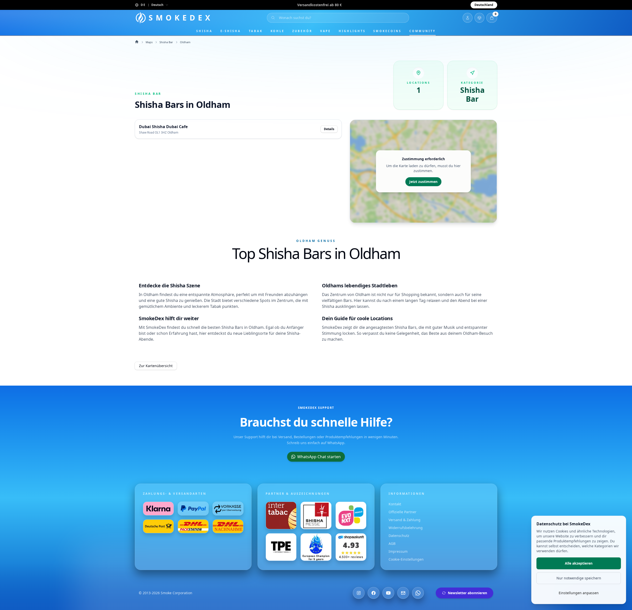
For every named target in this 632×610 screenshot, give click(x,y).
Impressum (398, 551)
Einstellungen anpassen (579, 592)
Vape (325, 31)
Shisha (204, 31)
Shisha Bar (166, 42)
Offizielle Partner (402, 512)
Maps (149, 42)
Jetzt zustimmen (423, 181)
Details (329, 129)
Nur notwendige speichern (578, 578)
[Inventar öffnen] (479, 18)
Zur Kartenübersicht (156, 365)
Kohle (278, 31)
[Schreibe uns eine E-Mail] (403, 593)
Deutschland (483, 5)
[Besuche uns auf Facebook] (373, 593)
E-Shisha (230, 31)
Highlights (352, 31)
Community (422, 31)
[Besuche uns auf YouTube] (388, 593)
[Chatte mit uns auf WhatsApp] (418, 593)
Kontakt (395, 504)
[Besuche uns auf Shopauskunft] (351, 547)
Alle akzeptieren (578, 563)
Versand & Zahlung (404, 519)
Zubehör (302, 31)
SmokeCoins (387, 31)
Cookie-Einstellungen (406, 559)
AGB (392, 543)
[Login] (468, 18)
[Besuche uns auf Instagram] (359, 593)
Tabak (256, 31)
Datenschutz (399, 535)
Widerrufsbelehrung (406, 527)
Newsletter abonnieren (467, 592)
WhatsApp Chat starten (319, 456)
